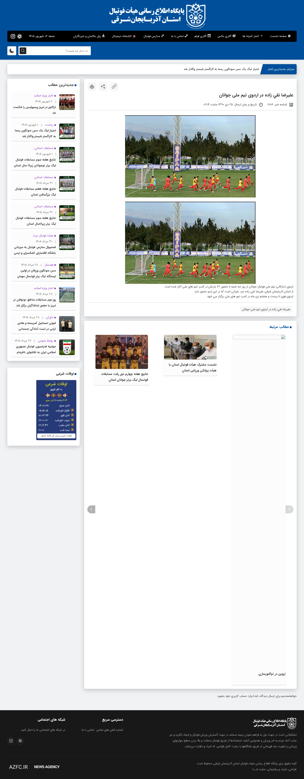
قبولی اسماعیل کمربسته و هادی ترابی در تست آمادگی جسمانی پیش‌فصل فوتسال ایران (36, 329)
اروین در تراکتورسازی (271, 673)
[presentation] (289, 509)
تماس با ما (88, 730)
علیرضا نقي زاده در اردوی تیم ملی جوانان (266, 309)
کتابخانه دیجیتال (122, 36)
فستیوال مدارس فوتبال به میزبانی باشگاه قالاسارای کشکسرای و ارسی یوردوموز (35, 253)
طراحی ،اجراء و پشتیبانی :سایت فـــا (275, 769)
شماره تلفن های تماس (109, 730)
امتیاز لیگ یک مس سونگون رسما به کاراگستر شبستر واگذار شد (221, 69)
